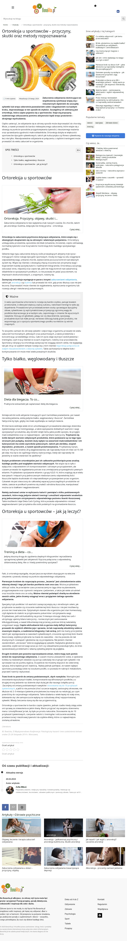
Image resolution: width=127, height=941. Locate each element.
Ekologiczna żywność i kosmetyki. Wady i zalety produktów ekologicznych (109, 157)
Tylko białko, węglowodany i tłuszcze (29, 160)
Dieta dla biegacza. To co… (21, 399)
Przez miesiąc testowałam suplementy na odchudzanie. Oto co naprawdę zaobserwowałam (109, 100)
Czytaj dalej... (75, 229)
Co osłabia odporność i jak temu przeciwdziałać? (109, 37)
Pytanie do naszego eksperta (106, 135)
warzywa (99, 123)
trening (90, 126)
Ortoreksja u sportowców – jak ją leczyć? (31, 164)
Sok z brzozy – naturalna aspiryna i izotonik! (110, 172)
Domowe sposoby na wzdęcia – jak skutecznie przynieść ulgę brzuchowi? (110, 74)
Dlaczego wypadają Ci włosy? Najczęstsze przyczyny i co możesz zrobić (110, 108)
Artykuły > (8, 814)
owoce (89, 123)
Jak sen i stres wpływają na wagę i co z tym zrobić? (110, 59)
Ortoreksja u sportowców (24, 156)
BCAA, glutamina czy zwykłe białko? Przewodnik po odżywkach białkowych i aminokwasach (110, 45)
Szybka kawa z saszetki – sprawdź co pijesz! (110, 178)
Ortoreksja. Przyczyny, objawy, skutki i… (31, 218)
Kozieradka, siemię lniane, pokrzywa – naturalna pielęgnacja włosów (110, 165)
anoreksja (16, 282)
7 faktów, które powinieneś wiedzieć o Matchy (107, 149)
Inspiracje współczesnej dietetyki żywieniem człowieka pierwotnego (110, 185)
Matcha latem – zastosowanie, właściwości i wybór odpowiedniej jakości (110, 92)
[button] (13, 7)
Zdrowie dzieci (112, 123)
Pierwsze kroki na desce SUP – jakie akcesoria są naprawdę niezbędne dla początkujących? (110, 67)
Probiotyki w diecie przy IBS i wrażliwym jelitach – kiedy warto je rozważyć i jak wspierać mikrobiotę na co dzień (110, 83)
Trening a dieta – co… (18, 552)
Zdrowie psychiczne (27, 814)
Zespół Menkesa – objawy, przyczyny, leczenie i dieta (106, 194)
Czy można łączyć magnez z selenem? (107, 52)
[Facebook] (118, 11)
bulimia (28, 282)
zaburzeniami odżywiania (64, 279)
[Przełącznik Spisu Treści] (77, 150)
